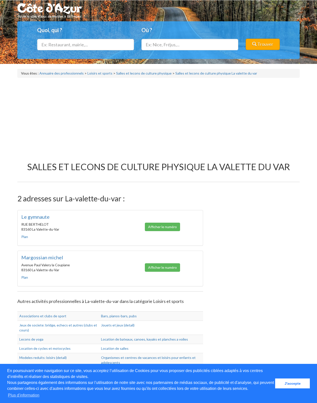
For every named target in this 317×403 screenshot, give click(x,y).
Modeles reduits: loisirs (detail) (43, 357)
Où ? (146, 30)
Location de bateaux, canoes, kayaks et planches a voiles (144, 339)
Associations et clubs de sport (42, 316)
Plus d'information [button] (23, 395)
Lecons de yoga (31, 339)
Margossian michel (42, 257)
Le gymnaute (35, 217)
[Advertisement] (158, 117)
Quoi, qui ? (49, 30)
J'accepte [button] (293, 383)
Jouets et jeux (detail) (117, 325)
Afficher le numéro (162, 227)
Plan (24, 237)
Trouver (265, 44)
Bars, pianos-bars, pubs (119, 316)
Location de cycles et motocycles (45, 348)
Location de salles (115, 348)
